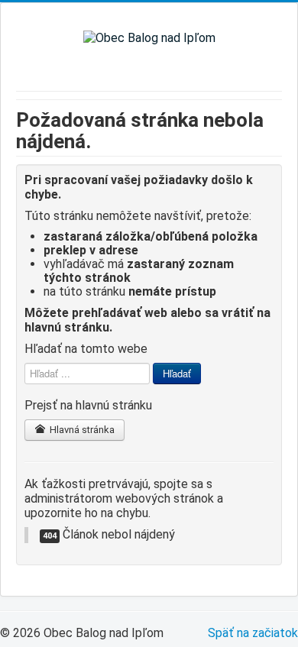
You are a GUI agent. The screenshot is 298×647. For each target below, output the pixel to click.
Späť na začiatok (253, 633)
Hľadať (177, 373)
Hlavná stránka (81, 429)
